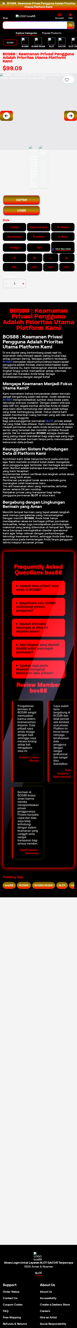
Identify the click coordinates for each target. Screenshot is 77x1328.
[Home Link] (25, 16)
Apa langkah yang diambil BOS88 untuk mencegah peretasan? (37, 648)
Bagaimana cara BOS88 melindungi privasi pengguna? (36, 606)
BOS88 (7, 361)
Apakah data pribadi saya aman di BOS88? (37, 587)
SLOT (49, 420)
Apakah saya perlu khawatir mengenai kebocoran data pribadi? (35, 669)
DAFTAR (21, 199)
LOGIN (21, 210)
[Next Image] (70, 116)
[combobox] (35, 25)
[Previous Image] (6, 116)
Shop (5, 18)
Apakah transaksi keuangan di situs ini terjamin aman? (32, 627)
